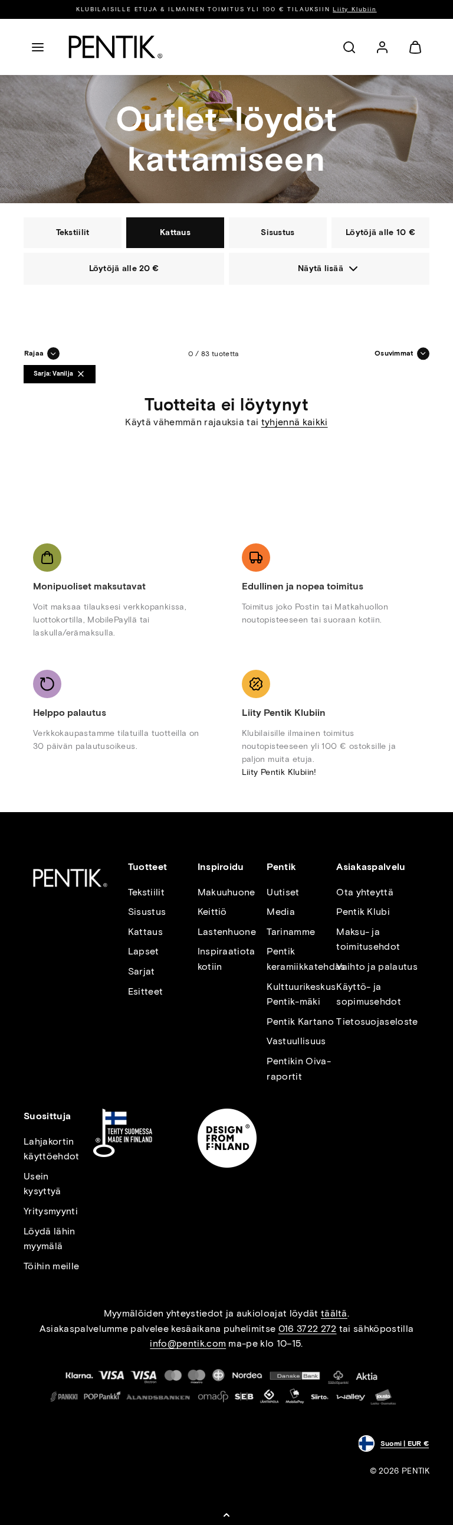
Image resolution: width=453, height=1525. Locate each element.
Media (281, 911)
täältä (334, 1313)
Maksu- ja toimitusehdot (368, 939)
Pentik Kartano (300, 1021)
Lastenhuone (227, 931)
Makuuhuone (226, 892)
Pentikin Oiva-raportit (298, 1068)
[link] (382, 47)
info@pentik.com (188, 1343)
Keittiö (212, 911)
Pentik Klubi (363, 911)
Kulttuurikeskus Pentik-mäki (301, 994)
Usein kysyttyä (42, 1184)
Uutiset (283, 892)
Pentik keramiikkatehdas (306, 959)
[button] (38, 47)
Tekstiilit (146, 892)
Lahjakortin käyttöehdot (52, 1149)
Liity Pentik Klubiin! (279, 772)
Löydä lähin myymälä (50, 1239)
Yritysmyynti (51, 1211)
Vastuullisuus (296, 1041)
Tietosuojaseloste (377, 1021)
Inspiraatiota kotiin (226, 959)
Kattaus (145, 931)
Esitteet (145, 991)
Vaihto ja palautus (377, 966)
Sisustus (147, 911)
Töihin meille (51, 1266)
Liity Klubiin (354, 9)
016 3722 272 (307, 1328)
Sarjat (141, 971)
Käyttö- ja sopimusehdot (368, 994)
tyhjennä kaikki (294, 422)
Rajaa (34, 353)
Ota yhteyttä (364, 892)
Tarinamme (291, 931)
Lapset (143, 951)
